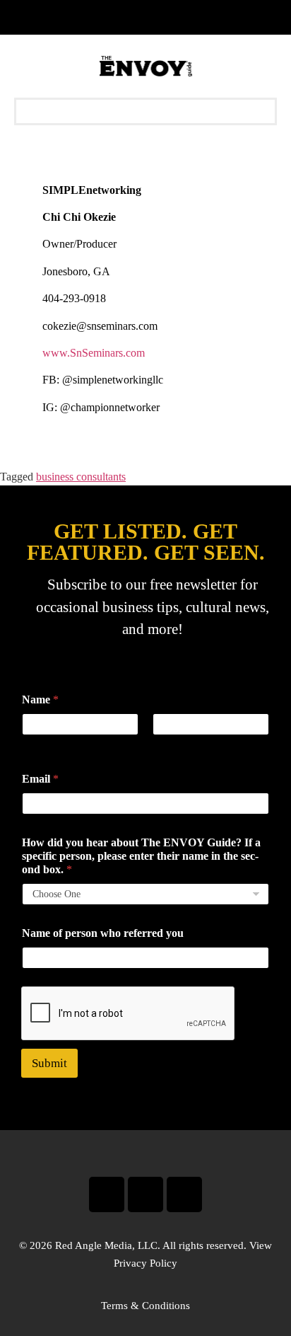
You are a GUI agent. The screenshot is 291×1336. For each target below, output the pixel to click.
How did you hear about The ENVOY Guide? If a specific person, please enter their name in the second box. (141, 855)
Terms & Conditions (145, 1305)
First (31, 744)
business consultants (81, 477)
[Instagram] (145, 1194)
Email (40, 779)
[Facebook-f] (106, 1194)
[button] (145, 111)
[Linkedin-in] (184, 1194)
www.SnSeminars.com (93, 353)
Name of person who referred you (103, 933)
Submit (49, 1063)
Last (161, 744)
